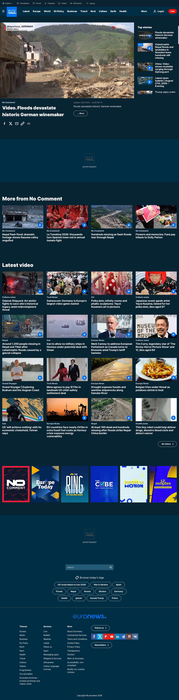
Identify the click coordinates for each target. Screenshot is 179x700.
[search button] (87, 3)
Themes (23, 626)
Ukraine (102, 591)
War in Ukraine (101, 584)
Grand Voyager (9, 383)
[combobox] (101, 3)
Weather (47, 639)
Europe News (97, 340)
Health (122, 11)
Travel (83, 11)
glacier (79, 598)
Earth (113, 11)
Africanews (48, 662)
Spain (118, 584)
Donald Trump (97, 598)
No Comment (8, 231)
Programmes (25, 670)
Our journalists (26, 674)
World (47, 11)
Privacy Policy (73, 647)
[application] (67, 60)
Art (92, 297)
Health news (142, 423)
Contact (71, 654)
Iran (48, 340)
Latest (26, 11)
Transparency (73, 650)
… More (80, 113)
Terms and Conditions (77, 639)
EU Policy (59, 11)
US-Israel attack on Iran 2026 (72, 584)
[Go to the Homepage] (12, 12)
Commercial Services (76, 635)
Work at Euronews (75, 658)
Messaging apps (51, 654)
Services (47, 626)
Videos (23, 666)
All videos (166, 444)
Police (115, 598)
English (7, 3)
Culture (103, 11)
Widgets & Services (52, 658)
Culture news (9, 297)
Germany (118, 591)
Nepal (5, 340)
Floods (59, 591)
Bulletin (46, 635)
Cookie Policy (73, 643)
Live (173, 11)
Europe (37, 11)
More (69, 626)
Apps (45, 650)
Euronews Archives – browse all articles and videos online (30, 680)
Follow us (47, 647)
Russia (87, 591)
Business (72, 11)
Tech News (52, 297)
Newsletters (100, 645)
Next (93, 11)
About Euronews (74, 631)
